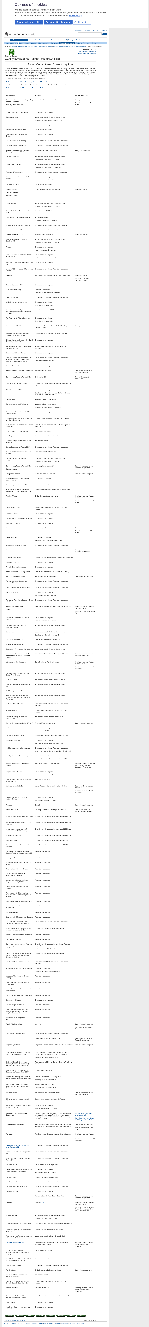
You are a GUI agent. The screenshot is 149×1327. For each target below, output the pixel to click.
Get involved (62, 40)
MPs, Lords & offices (36, 40)
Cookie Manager (81, 1323)
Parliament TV (80, 43)
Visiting (70, 40)
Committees (55, 43)
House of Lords (24, 43)
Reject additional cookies (58, 22)
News (88, 43)
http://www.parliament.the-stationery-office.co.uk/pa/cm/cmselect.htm (31, 82)
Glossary (13, 1323)
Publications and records (45, 46)
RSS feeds (95, 30)
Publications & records (67, 43)
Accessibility (78, 30)
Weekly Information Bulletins (78, 46)
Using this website (48, 1323)
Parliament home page (18, 46)
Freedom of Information (31, 1323)
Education (78, 40)
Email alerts (87, 30)
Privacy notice (64, 1323)
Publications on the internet (87, 51)
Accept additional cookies (29, 22)
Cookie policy (72, 1323)
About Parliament (50, 40)
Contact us (104, 30)
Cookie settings (81, 22)
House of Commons (11, 43)
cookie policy (75, 15)
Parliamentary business (19, 40)
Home (7, 40)
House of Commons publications (61, 46)
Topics (94, 43)
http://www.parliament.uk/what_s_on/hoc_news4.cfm (24, 88)
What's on (34, 43)
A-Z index (6, 1323)
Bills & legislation (43, 43)
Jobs (40, 1323)
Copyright (57, 1323)
